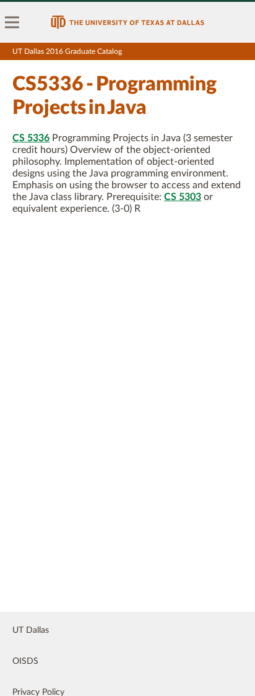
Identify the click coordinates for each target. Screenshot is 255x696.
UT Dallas (30, 630)
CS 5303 (182, 197)
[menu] (12, 22)
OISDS (25, 661)
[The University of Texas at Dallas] (127, 22)
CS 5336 (31, 138)
